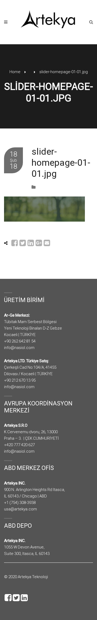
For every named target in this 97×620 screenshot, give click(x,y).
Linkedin (24, 597)
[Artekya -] (48, 19)
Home (14, 71)
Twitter (16, 597)
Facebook (8, 597)
